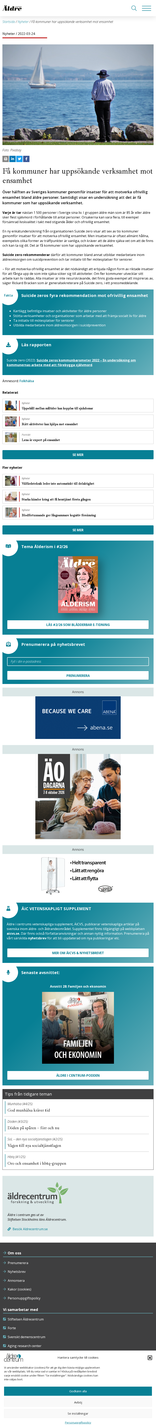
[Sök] (134, 8)
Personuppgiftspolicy (24, 1298)
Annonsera (16, 1280)
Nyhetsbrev (17, 1271)
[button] (150, 1358)
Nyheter (23, 21)
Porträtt (26, 435)
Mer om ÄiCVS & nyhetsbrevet (78, 953)
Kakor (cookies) (19, 1289)
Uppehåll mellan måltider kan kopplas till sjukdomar (58, 408)
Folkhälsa (27, 381)
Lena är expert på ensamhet (41, 440)
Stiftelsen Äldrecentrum (26, 1319)
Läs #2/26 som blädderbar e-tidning (78, 625)
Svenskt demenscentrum (26, 1337)
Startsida (8, 21)
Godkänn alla (78, 1391)
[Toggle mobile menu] (146, 8)
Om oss (14, 1253)
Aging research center (24, 1346)
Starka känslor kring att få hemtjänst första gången (56, 499)
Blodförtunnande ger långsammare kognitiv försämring (59, 515)
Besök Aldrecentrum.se (30, 1229)
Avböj (78, 1402)
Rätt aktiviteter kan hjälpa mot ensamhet (50, 424)
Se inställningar (78, 1413)
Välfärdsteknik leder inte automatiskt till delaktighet (58, 484)
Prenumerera (18, 1263)
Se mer (78, 455)
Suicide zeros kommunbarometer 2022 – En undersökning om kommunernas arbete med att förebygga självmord (71, 362)
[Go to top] (78, 1421)
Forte (12, 1328)
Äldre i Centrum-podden (78, 1075)
